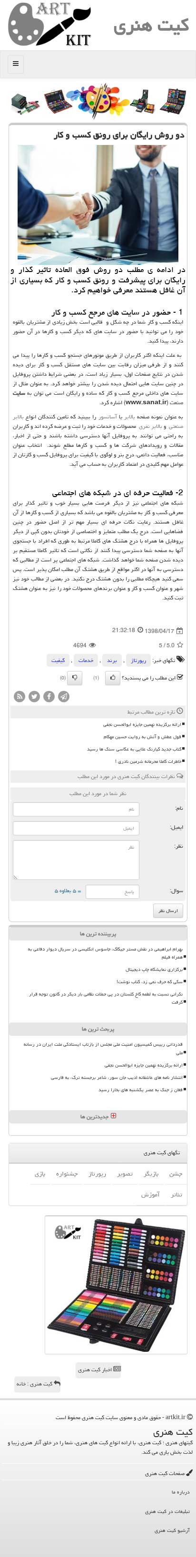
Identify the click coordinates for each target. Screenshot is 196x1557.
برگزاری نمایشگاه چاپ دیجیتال (154, 969)
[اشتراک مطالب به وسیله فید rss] (19, 697)
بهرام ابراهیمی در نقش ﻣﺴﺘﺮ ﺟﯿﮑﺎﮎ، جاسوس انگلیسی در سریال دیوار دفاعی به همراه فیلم (105, 953)
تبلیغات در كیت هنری (167, 1511)
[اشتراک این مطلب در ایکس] (34, 697)
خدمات (85, 660)
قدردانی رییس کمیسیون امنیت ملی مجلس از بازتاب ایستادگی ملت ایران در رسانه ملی (103, 1048)
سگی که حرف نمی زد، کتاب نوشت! (150, 982)
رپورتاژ (138, 660)
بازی (40, 1174)
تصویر (125, 1174)
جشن (175, 1174)
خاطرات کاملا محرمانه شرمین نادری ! (148, 761)
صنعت (176, 402)
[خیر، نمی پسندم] (74, 678)
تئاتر (176, 1194)
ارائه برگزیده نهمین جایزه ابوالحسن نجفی (142, 724)
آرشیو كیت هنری (172, 1530)
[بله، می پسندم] (112, 678)
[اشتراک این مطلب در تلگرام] (63, 697)
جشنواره (67, 1174)
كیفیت (58, 660)
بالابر (129, 416)
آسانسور (107, 416)
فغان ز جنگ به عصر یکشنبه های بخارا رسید (140, 1090)
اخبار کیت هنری (95, 1369)
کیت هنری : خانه (35, 1383)
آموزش (150, 1194)
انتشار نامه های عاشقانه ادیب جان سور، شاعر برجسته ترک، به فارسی (117, 1077)
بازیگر (151, 1174)
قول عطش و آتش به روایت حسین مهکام (142, 737)
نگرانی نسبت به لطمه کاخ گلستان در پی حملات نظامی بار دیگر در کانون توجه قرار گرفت (106, 998)
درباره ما (181, 1492)
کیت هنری (151, 25)
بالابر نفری (150, 426)
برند (112, 660)
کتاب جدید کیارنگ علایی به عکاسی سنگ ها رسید (134, 749)
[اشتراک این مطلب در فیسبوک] (49, 697)
